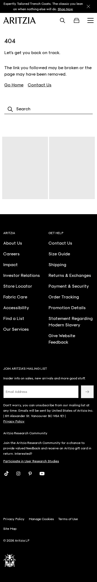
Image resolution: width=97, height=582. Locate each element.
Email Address (16, 391)
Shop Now (65, 9)
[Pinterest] (30, 473)
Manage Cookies (41, 519)
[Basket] (76, 20)
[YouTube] (42, 473)
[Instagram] (18, 473)
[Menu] (90, 20)
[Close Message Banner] (88, 6)
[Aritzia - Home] (19, 20)
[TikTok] (6, 473)
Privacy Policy (14, 421)
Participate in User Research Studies (31, 461)
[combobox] (48, 109)
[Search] (62, 20)
